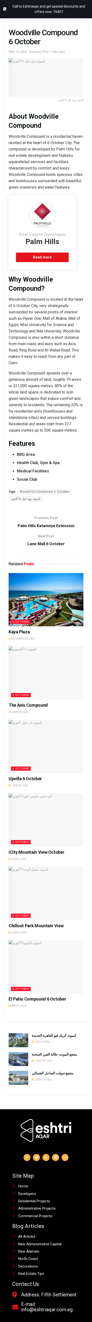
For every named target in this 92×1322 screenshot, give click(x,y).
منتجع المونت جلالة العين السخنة (54, 1054)
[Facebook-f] (27, 1157)
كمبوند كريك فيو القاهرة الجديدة (54, 1035)
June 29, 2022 (19, 712)
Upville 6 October (25, 778)
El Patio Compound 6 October (37, 999)
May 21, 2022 (19, 1005)
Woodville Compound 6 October (44, 491)
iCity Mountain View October (36, 852)
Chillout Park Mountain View (36, 925)
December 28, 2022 (23, 638)
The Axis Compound (28, 705)
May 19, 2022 (18, 51)
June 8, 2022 (19, 859)
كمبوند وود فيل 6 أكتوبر (25, 499)
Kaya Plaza (19, 631)
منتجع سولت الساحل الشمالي (53, 1073)
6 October (21, 621)
